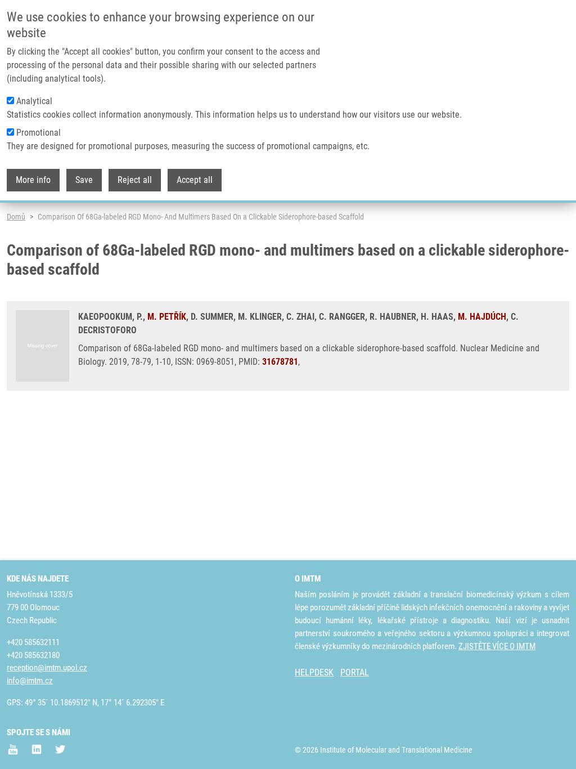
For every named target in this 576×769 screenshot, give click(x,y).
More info (33, 180)
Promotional (38, 132)
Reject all (135, 180)
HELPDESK (314, 672)
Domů (16, 216)
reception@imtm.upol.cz (47, 668)
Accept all (195, 180)
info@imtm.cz (30, 681)
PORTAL (354, 672)
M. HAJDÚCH (482, 316)
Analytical (34, 101)
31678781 (280, 361)
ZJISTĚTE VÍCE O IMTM (497, 646)
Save (84, 180)
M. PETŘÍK (166, 316)
